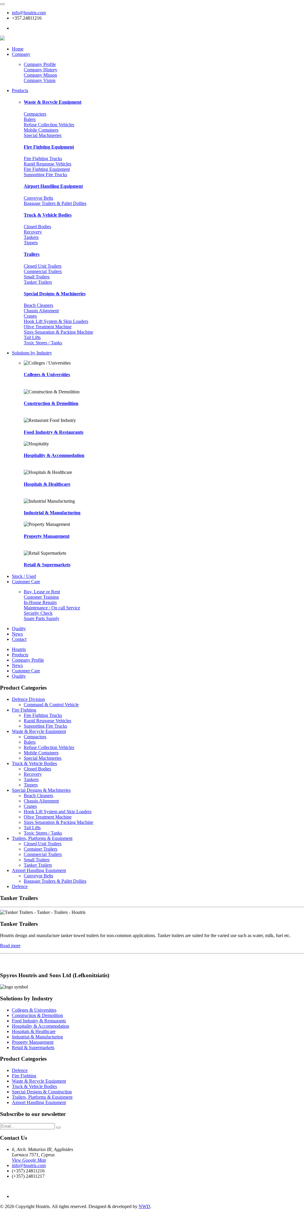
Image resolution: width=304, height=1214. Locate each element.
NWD (144, 1206)
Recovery (33, 231)
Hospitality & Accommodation (54, 455)
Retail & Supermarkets (47, 564)
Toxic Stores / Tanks (43, 342)
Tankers (31, 237)
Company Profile (40, 64)
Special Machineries (42, 135)
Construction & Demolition (51, 403)
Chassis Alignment (41, 310)
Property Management (46, 536)
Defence (20, 886)
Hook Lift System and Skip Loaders (57, 811)
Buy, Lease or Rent (42, 591)
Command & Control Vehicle (51, 704)
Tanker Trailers (38, 282)
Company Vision (40, 80)
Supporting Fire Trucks (45, 174)
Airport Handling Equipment (53, 186)
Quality (19, 628)
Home (17, 48)
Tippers (31, 242)
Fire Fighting (24, 709)
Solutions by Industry (32, 352)
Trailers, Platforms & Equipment (42, 838)
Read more (10, 945)
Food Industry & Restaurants (53, 432)
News (17, 633)
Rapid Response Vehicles (47, 163)
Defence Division (28, 699)
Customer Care (26, 581)
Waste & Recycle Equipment (52, 102)
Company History (40, 69)
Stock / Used (24, 576)
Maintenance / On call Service (52, 607)
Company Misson (40, 75)
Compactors (35, 113)
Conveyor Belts (38, 198)
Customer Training (41, 597)
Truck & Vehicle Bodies (48, 214)
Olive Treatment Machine (48, 326)
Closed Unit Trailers (42, 266)
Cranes (30, 316)
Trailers (31, 254)
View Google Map (29, 1160)
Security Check (38, 613)
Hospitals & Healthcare (47, 484)
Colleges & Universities (47, 374)
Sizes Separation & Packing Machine (58, 332)
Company (21, 54)
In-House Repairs (40, 602)
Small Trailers (37, 276)
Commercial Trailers (43, 271)
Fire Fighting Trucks (43, 158)
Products (20, 90)
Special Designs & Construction (42, 1091)
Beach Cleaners (38, 305)
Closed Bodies (37, 226)
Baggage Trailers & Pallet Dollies (55, 203)
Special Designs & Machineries (55, 293)
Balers (30, 119)
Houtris (19, 649)
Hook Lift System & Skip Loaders (56, 321)
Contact (19, 639)
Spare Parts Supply (41, 618)
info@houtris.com (29, 12)
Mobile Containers (41, 130)
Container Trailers (40, 849)
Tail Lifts (32, 337)
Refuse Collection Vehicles (49, 124)
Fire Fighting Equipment (49, 146)
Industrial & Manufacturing (52, 512)
